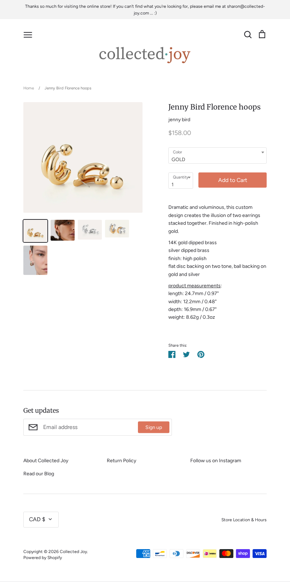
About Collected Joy (45, 461)
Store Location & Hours (244, 519)
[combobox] (217, 155)
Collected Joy (73, 551)
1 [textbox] (173, 185)
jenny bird (179, 120)
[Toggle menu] (28, 34)
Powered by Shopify (42, 557)
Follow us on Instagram (215, 461)
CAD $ (37, 519)
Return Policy (121, 461)
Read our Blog (38, 474)
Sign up (153, 427)
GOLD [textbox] (178, 160)
